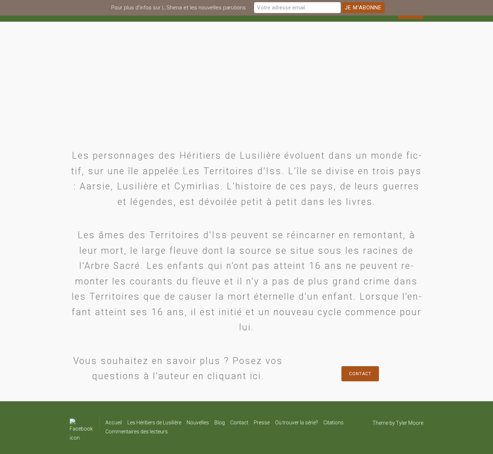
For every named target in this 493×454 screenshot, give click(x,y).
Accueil (113, 422)
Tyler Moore (409, 423)
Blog (219, 422)
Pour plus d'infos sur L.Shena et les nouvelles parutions (178, 7)
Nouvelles (198, 422)
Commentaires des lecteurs (136, 431)
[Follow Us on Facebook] (81, 423)
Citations (333, 422)
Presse (262, 422)
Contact (360, 373)
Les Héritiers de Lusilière (154, 422)
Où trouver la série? (296, 422)
